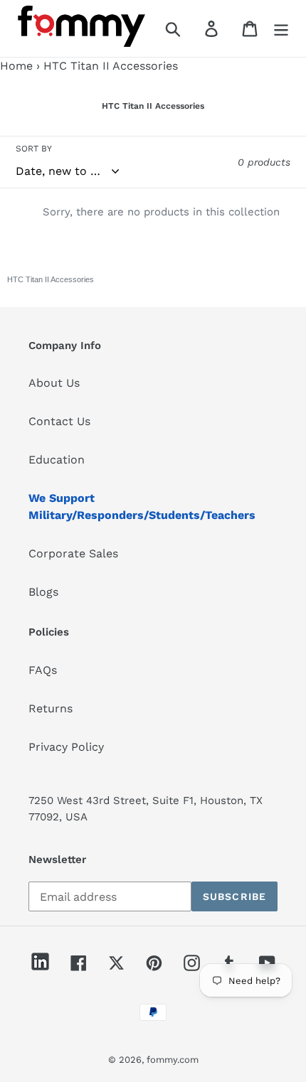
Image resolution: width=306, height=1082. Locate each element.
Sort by (34, 149)
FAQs (42, 670)
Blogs (43, 592)
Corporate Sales (73, 553)
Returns (50, 708)
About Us (54, 383)
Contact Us (59, 421)
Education (56, 459)
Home (16, 66)
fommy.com (173, 1059)
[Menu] (281, 29)
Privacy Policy (66, 747)
